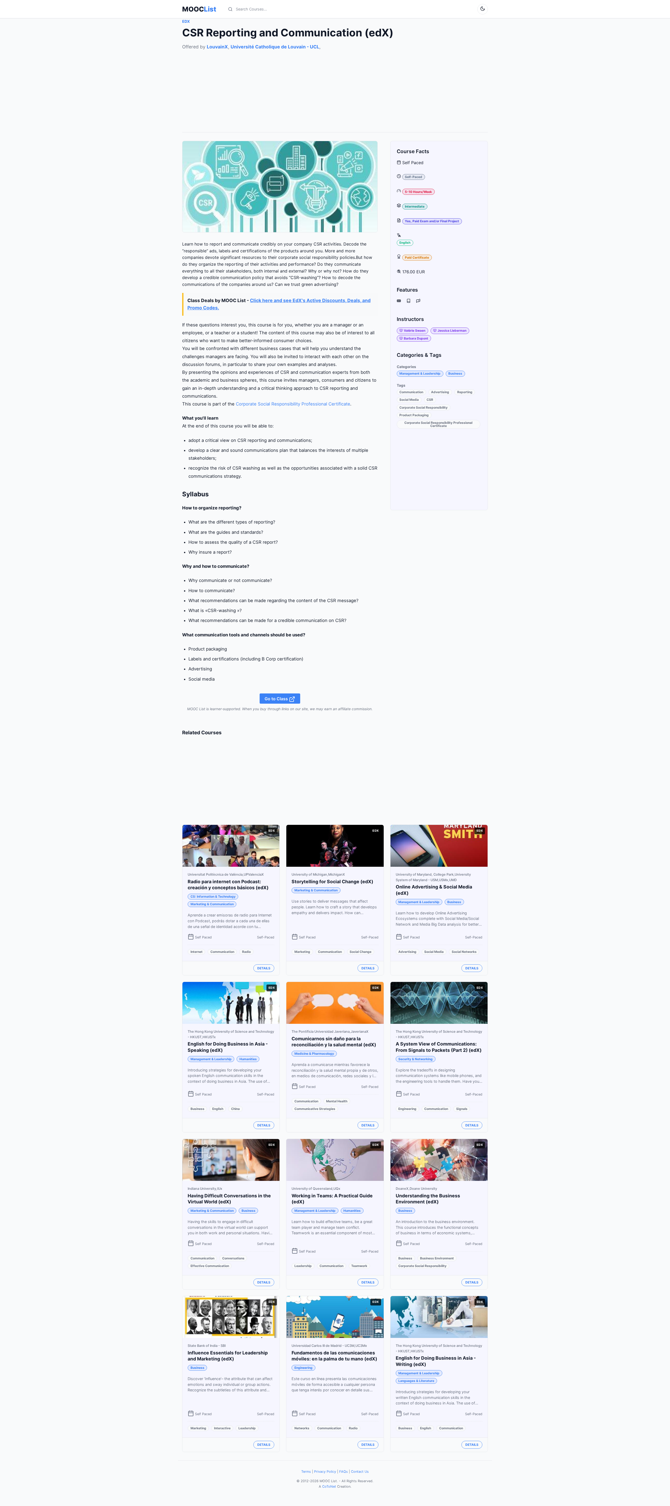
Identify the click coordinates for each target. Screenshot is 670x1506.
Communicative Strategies (314, 1109)
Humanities (248, 1059)
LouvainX (217, 46)
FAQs (343, 1472)
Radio (246, 952)
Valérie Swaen (414, 331)
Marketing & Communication (212, 904)
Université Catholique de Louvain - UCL (275, 46)
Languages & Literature (416, 1381)
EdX (186, 21)
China (235, 1109)
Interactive (222, 1428)
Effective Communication (210, 1266)
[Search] (230, 9)
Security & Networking (415, 1059)
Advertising (440, 392)
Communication (411, 392)
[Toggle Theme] (482, 9)
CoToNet (329, 1486)
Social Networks (464, 952)
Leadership (303, 1266)
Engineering (407, 1109)
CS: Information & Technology (213, 896)
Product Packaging (414, 415)
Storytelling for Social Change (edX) (332, 881)
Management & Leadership (419, 374)
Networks (301, 1428)
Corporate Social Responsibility (423, 407)
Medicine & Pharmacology (314, 1053)
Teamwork (359, 1266)
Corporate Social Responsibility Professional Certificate (293, 404)
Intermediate (415, 206)
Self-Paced (413, 177)
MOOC (199, 9)
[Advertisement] (335, 87)
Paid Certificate (417, 257)
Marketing (302, 952)
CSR (430, 400)
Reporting (464, 392)
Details (263, 968)
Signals (461, 1109)
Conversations (233, 1258)
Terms (306, 1472)
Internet (197, 952)
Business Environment (437, 1258)
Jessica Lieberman (452, 331)
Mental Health (336, 1101)
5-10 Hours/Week (418, 192)
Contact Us (360, 1472)
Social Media (409, 400)
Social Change (360, 952)
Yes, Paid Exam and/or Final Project (432, 221)
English (404, 243)
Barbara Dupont (416, 338)
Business (455, 374)
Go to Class (277, 698)
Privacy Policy (325, 1472)
